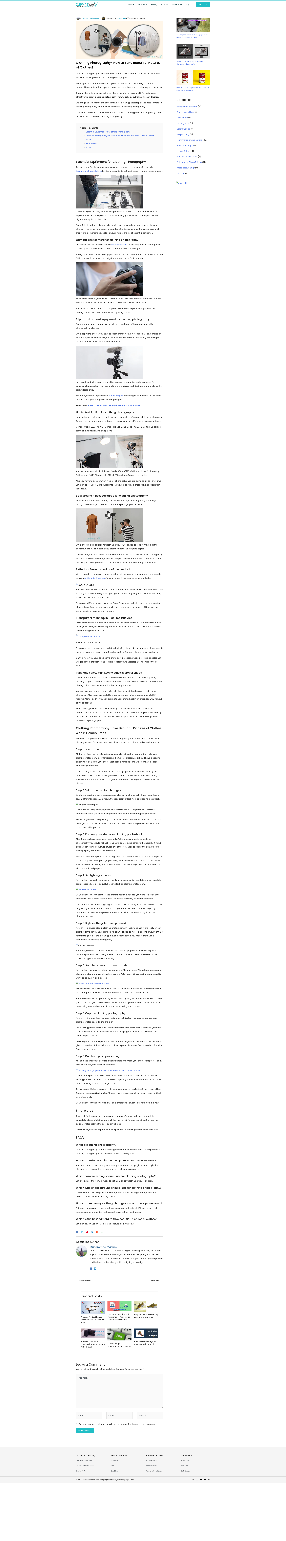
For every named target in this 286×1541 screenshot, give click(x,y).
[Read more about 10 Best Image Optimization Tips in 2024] (119, 1334)
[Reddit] (97, 1231)
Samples (165, 4)
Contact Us (81, 1471)
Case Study (182, 117)
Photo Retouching (185, 167)
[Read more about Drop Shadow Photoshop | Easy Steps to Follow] (146, 1306)
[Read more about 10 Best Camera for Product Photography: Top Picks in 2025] (93, 1333)
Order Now (177, 4)
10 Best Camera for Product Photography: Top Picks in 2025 (93, 1344)
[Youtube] (201, 1480)
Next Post (157, 1280)
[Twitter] (82, 1231)
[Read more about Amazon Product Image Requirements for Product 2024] (93, 1307)
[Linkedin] (92, 1231)
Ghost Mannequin (185, 145)
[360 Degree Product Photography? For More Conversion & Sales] (193, 25)
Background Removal (187, 106)
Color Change (183, 129)
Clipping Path (183, 123)
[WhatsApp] (102, 1231)
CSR (112, 1466)
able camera (121, 244)
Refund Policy (151, 1460)
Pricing (154, 4)
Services (141, 4)
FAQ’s (88, 147)
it (114, 244)
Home (131, 4)
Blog (187, 4)
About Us (115, 1460)
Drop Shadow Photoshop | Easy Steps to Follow (146, 1316)
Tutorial (180, 173)
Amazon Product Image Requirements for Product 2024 (92, 1320)
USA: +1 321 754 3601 (84, 1460)
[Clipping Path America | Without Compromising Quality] (193, 51)
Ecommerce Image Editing (89, 171)
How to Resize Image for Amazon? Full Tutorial (145, 1342)
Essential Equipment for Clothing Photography (108, 131)
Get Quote (185, 1471)
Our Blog (114, 1471)
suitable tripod (116, 395)
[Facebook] (77, 1231)
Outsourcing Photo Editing (189, 162)
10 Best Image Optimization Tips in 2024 (119, 1345)
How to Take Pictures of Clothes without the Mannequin (113, 405)
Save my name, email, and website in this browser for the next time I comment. (117, 1424)
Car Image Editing (185, 112)
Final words (91, 143)
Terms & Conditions (154, 1471)
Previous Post (83, 1280)
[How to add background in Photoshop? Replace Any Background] (193, 77)
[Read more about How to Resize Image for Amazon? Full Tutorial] (146, 1333)
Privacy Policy (151, 1466)
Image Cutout (183, 151)
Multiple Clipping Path (187, 156)
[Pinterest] (87, 1231)
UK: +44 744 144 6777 (85, 1466)
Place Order (185, 1460)
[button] (203, 4)
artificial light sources (94, 578)
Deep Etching (183, 134)
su (112, 244)
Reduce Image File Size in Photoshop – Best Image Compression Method (118, 1317)
